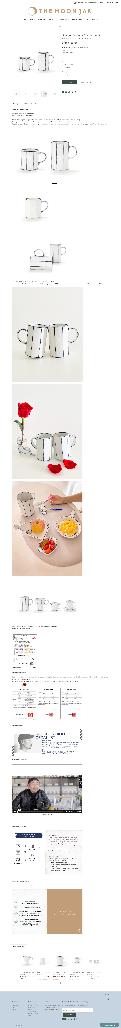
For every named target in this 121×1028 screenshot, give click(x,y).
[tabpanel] (27, 966)
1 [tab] (60, 983)
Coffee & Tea (62, 19)
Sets (86, 19)
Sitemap (14, 1009)
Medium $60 (69, 65)
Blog (13, 1007)
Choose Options (44, 962)
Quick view (27, 958)
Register (110, 2)
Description (17, 104)
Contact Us (94, 19)
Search (80, 2)
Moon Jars (42, 19)
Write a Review (84, 47)
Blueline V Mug (75, 976)
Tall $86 (67, 67)
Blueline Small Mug (43, 976)
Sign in (102, 2)
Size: (66, 61)
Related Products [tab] (18, 946)
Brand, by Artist (28, 19)
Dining (51, 19)
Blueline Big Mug (59, 976)
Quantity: (64, 72)
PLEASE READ (28, 104)
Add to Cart (27, 962)
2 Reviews (38, 104)
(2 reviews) (75, 47)
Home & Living (77, 19)
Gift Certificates (91, 2)
